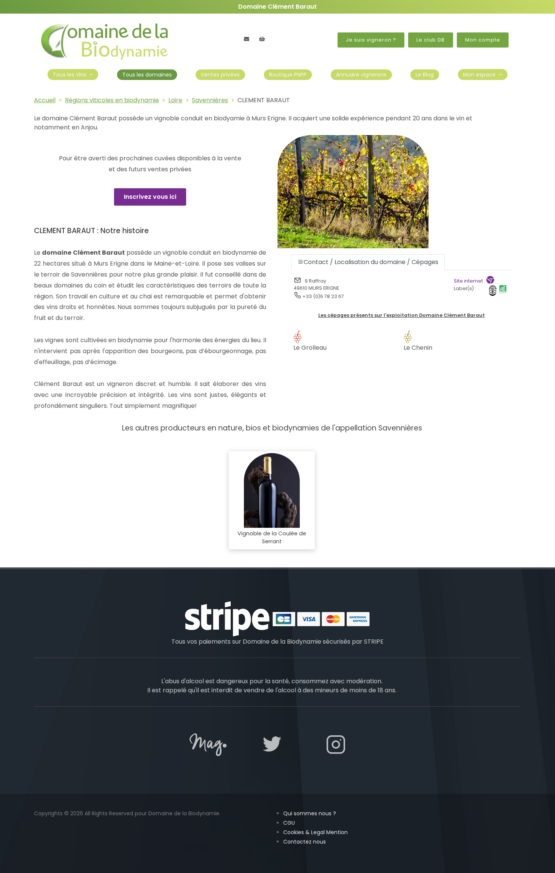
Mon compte (482, 40)
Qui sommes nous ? (309, 813)
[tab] (368, 262)
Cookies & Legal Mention (315, 832)
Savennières (210, 100)
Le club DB (430, 40)
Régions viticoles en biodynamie (112, 100)
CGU (289, 823)
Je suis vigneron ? (371, 40)
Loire (175, 100)
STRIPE (374, 641)
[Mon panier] (262, 39)
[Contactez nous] (246, 39)
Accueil (44, 100)
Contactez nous (304, 841)
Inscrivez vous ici (150, 196)
